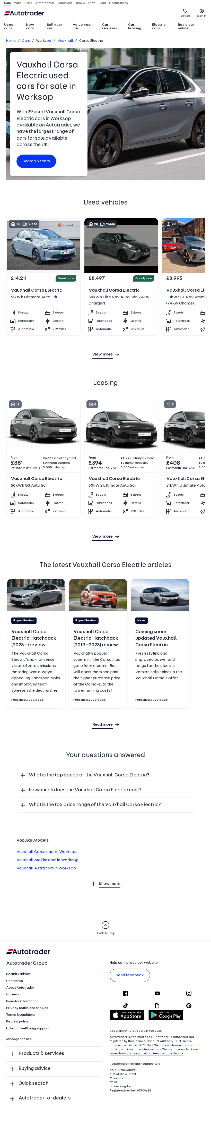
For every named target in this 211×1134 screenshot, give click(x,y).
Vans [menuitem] (17, 3)
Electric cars (158, 26)
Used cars (8, 26)
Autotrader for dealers (45, 1098)
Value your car (82, 26)
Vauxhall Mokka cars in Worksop (47, 860)
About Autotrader (20, 987)
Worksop (43, 41)
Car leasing (134, 26)
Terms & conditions (21, 1015)
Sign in (202, 16)
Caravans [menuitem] (65, 3)
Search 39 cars (36, 161)
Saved (185, 16)
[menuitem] (12, 27)
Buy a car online (186, 26)
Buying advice (35, 1068)
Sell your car (54, 26)
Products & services (41, 1053)
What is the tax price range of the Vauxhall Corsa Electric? (95, 804)
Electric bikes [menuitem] (118, 3)
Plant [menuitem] (102, 3)
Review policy (17, 1021)
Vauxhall (65, 41)
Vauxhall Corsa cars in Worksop (46, 852)
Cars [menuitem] (7, 3)
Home (11, 41)
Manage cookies (18, 1039)
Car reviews (109, 26)
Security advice (18, 974)
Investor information (22, 1001)
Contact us (14, 981)
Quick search (33, 1083)
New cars (30, 26)
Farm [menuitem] (91, 3)
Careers (12, 994)
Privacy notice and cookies (27, 1008)
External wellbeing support (27, 1028)
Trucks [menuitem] (80, 3)
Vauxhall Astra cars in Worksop (46, 868)
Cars (26, 41)
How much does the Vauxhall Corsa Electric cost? (85, 790)
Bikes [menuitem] (28, 3)
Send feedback (130, 975)
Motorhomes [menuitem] (45, 3)
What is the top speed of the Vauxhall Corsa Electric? (89, 775)
